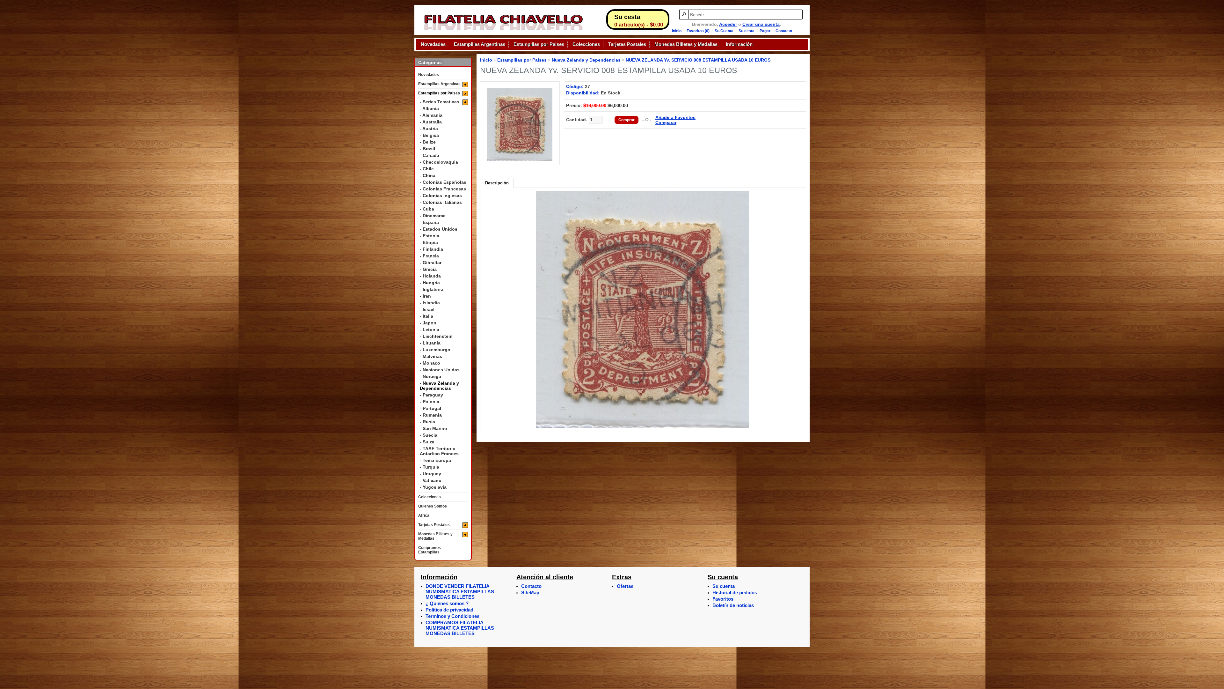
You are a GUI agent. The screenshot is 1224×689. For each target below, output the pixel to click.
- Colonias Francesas (443, 188)
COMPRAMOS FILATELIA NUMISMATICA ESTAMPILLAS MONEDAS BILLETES (460, 628)
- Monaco (430, 363)
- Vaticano (430, 480)
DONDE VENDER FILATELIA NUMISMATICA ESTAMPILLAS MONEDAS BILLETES (460, 591)
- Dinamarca (433, 215)
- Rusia (427, 421)
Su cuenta (723, 586)
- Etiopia (429, 242)
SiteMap (530, 592)
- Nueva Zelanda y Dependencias (439, 386)
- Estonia (429, 235)
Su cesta (746, 31)
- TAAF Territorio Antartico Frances (439, 451)
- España (429, 222)
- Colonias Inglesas (441, 195)
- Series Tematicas (439, 101)
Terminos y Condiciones (452, 616)
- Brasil (427, 148)
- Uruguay (430, 473)
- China (427, 175)
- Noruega (430, 376)
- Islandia (430, 302)
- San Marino (433, 428)
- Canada (429, 155)
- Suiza (427, 441)
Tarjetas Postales (627, 44)
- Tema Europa (435, 460)
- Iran (425, 296)
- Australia (431, 121)
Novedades (433, 44)
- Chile (427, 168)
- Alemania (431, 115)
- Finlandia (431, 249)
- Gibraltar (430, 262)
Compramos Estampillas (429, 549)
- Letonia (429, 329)
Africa (423, 515)
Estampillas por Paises (539, 44)
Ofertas (625, 586)
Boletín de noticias (733, 605)
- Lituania (430, 342)
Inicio (676, 31)
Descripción (497, 183)
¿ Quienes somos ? (447, 603)
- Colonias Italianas (441, 202)
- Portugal (430, 408)
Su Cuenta (724, 31)
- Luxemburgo (435, 349)
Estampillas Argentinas (479, 44)
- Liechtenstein (436, 336)
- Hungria (430, 282)
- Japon (428, 322)
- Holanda (430, 275)
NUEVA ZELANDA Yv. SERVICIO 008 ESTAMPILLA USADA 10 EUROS (698, 60)
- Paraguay (431, 394)
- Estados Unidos (438, 229)
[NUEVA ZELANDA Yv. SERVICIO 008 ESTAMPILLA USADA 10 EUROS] (520, 159)
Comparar (665, 122)
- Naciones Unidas (440, 369)
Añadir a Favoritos (675, 117)
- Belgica (429, 135)
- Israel (427, 309)
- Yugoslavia (433, 487)
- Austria (429, 128)
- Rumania (431, 415)
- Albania (429, 108)
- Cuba (427, 208)
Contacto (784, 31)
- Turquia (429, 467)
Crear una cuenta (761, 24)
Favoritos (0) (698, 31)
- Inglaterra (431, 289)
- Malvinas (431, 356)
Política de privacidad (449, 609)
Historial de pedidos (734, 592)
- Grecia (428, 269)
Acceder (728, 24)
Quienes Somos (432, 506)
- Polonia (429, 401)
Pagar (765, 31)
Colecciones (586, 44)
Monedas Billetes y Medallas (686, 44)
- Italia (426, 316)
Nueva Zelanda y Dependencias (586, 60)
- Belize (428, 141)
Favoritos (722, 599)
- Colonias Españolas (443, 182)
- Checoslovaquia (439, 162)
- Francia (429, 255)
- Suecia (428, 435)
